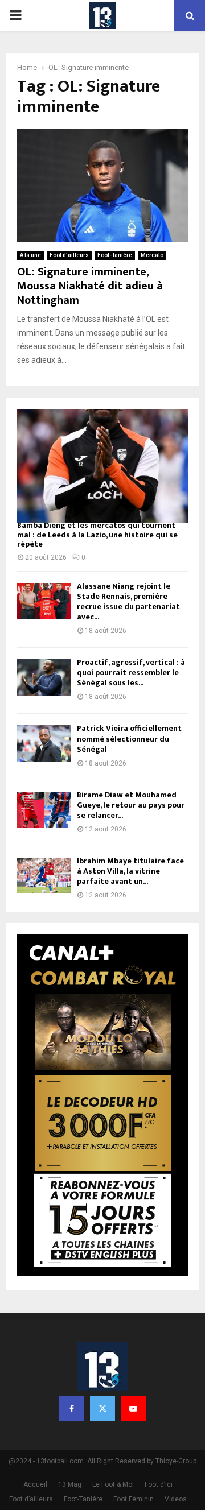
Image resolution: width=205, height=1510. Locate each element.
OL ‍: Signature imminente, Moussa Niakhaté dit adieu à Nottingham (90, 286)
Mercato (152, 255)
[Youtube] (133, 1408)
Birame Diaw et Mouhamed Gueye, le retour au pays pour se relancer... (130, 805)
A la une (30, 255)
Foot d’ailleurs (69, 255)
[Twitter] (102, 1408)
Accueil (35, 1484)
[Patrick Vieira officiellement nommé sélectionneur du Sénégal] (44, 743)
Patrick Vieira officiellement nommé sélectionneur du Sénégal (129, 738)
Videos (176, 1499)
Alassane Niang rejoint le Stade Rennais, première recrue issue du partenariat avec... (128, 601)
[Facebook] (71, 1408)
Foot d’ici (159, 1484)
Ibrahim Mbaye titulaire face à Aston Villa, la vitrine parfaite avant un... (130, 871)
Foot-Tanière (114, 255)
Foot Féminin (133, 1499)
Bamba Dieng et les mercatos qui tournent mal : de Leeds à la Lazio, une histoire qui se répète (97, 535)
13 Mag (69, 1484)
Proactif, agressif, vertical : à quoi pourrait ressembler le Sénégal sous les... (131, 672)
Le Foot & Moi (113, 1484)
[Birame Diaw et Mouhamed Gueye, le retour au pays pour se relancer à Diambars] (44, 810)
